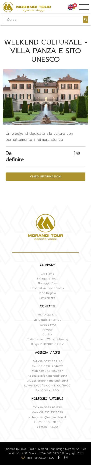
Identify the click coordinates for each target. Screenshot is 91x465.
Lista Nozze (47, 298)
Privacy (47, 329)
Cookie (47, 334)
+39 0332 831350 (50, 407)
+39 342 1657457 (51, 371)
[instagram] (78, 153)
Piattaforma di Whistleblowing (47, 339)
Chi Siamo (47, 274)
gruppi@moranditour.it (52, 381)
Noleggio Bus (47, 283)
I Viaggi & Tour (47, 278)
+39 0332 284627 (50, 366)
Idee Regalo (47, 293)
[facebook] (75, 153)
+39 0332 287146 (50, 361)
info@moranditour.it (53, 376)
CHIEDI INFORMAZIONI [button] (45, 176)
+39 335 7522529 (51, 412)
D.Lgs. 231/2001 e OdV (47, 344)
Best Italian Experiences (47, 288)
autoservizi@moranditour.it (47, 417)
